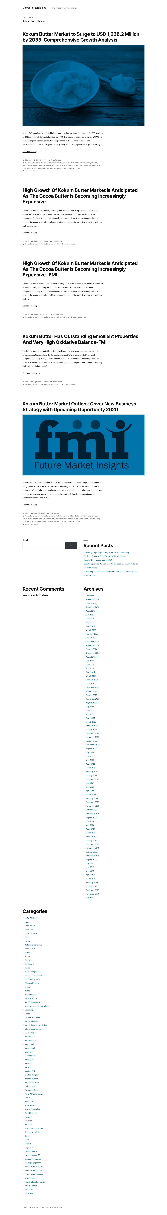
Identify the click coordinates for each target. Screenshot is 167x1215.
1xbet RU (29, 929)
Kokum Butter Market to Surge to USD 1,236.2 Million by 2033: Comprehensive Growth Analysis (81, 37)
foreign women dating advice (37, 1006)
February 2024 (92, 679)
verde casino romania (34, 1174)
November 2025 (92, 599)
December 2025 (92, 595)
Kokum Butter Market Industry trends (39, 168)
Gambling (29, 1009)
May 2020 (90, 825)
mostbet (28, 1067)
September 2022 (92, 744)
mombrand (29, 1044)
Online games (30, 1086)
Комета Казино (31, 1185)
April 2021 (90, 790)
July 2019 (90, 863)
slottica (28, 1143)
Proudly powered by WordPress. (50, 1207)
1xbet (27, 922)
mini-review (30, 1036)
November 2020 (92, 806)
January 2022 (91, 775)
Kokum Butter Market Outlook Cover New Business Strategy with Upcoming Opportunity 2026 (79, 406)
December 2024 (92, 641)
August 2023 (91, 702)
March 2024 (91, 676)
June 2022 (90, 756)
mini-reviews (30, 1040)
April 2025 (90, 626)
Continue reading (31, 151)
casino (27, 967)
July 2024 (90, 660)
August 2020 (91, 817)
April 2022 (90, 764)
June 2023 (90, 710)
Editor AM (28, 160)
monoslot (29, 1063)
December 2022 (92, 733)
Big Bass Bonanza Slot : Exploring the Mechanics (105, 556)
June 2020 (90, 821)
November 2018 (92, 893)
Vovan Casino (31, 1178)
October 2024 (91, 649)
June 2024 (90, 664)
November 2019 (92, 848)
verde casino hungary (34, 1166)
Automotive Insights (33, 944)
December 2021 (92, 779)
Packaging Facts (32, 1090)
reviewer (28, 1124)
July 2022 (90, 752)
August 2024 (91, 657)
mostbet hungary (32, 1074)
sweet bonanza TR (32, 1155)
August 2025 (91, 611)
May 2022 (90, 760)
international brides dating (36, 1025)
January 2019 (91, 886)
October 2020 (91, 809)
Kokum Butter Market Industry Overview (37, 165)
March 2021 (91, 794)
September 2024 (92, 653)
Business (28, 960)
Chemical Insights (32, 983)
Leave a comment (31, 171)
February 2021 (92, 798)
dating (27, 990)
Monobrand (30, 1055)
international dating (33, 1029)
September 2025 (92, 607)
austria (27, 941)
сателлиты (29, 1189)
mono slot (29, 1052)
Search (25, 540)
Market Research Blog (34, 7)
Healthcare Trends (32, 1017)
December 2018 (92, 890)
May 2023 (90, 714)
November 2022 (92, 737)
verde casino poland (33, 1170)
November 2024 (92, 645)
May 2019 (90, 871)
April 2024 (90, 672)
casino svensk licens (33, 975)
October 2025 (91, 603)
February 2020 (92, 836)
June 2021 (90, 783)
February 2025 (92, 634)
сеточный (29, 1193)
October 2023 (91, 695)
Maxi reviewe (30, 1032)
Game (27, 1013)
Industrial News (31, 1021)
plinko (27, 1097)
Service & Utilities (32, 1132)
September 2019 (92, 855)
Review (28, 1117)
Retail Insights (31, 1113)
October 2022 (91, 741)
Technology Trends (33, 1159)
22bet (27, 937)
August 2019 (91, 859)
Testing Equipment (33, 1162)
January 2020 (91, 840)
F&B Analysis (31, 998)
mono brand (30, 1048)
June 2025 (90, 618)
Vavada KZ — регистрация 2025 (98, 560)
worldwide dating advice (35, 1182)
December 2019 (92, 844)
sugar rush (29, 1147)
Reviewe (28, 1120)
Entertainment (31, 994)
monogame (29, 1059)
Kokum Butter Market (32, 163)
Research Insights (32, 1109)
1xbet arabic (30, 925)
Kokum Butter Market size (50, 244)
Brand (27, 952)
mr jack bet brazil (32, 1082)
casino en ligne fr (32, 971)
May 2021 (90, 787)
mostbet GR (30, 1071)
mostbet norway (31, 1078)
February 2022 (92, 771)
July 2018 (90, 897)
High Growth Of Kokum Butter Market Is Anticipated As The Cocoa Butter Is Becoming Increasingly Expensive (80, 196)
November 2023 (92, 691)
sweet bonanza (31, 1151)
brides (27, 956)
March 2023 (91, 722)
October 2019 (91, 851)
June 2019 (90, 867)
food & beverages (32, 1002)
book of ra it (30, 948)
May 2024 (90, 668)
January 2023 (91, 729)
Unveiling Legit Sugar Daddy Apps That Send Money (106, 552)
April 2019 (90, 874)
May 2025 (90, 622)
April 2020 (90, 829)
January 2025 (91, 637)
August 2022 (91, 748)
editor (27, 241)
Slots (27, 1136)
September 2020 (92, 813)
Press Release (56, 160)
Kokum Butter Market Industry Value (67, 168)
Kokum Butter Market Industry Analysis (55, 163)
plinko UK (29, 1101)
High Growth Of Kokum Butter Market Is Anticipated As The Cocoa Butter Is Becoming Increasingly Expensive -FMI (80, 269)
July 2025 (90, 614)
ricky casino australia (34, 1128)
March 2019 (91, 878)
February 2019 (92, 882)
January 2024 (91, 683)
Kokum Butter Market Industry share (65, 165)
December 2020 (92, 802)
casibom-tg (29, 964)
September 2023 (92, 699)
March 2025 (91, 630)
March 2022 (91, 767)
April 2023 (90, 718)
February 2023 (92, 725)
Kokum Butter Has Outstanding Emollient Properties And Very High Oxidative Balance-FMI (80, 339)
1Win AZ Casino (32, 918)
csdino (27, 987)
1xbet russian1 (31, 933)
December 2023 (92, 687)
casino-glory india (32, 979)
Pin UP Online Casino (34, 1094)
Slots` (27, 1139)
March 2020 (91, 832)
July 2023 (90, 706)
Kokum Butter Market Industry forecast (83, 163)
